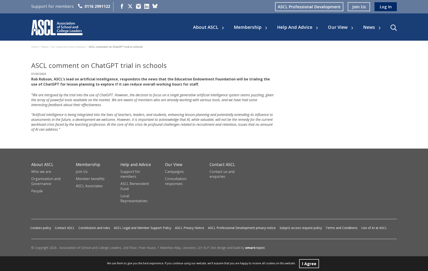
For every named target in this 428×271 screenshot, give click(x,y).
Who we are (41, 171)
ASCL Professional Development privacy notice (242, 228)
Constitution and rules (94, 228)
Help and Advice (294, 27)
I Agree (309, 263)
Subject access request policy (301, 228)
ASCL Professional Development (309, 6)
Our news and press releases (68, 47)
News (369, 27)
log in (386, 6)
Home (35, 47)
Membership (247, 27)
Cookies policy (40, 228)
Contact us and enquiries (222, 174)
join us (359, 6)
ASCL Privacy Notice (189, 228)
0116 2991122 (97, 6)
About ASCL (205, 27)
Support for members (130, 174)
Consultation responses (176, 181)
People (37, 191)
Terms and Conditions (342, 228)
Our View (338, 27)
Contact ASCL (65, 228)
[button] (394, 28)
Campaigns (174, 171)
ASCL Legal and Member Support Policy (142, 228)
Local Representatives (134, 198)
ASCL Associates (89, 185)
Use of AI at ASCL (374, 228)
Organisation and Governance (45, 181)
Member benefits (90, 178)
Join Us (82, 171)
